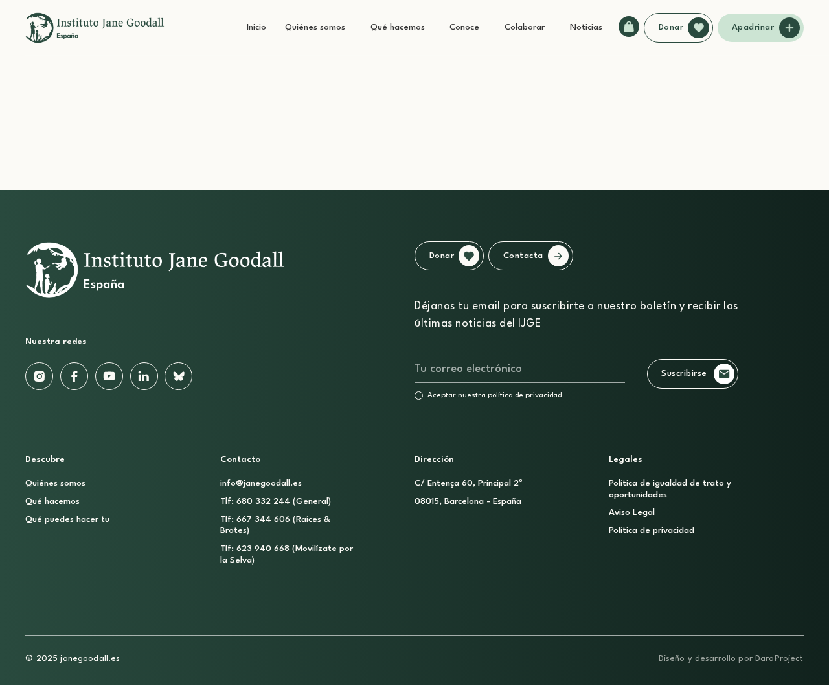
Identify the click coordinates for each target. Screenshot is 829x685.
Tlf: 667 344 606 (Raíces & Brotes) (275, 525)
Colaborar (525, 27)
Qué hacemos (397, 27)
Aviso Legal (632, 512)
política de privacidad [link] (525, 395)
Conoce (464, 27)
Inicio (256, 27)
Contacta (523, 256)
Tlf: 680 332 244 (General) (275, 501)
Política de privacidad (651, 531)
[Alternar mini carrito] (629, 26)
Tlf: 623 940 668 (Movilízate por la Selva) (286, 554)
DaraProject (779, 659)
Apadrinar (753, 27)
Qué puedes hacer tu (67, 520)
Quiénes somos (315, 27)
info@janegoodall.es (261, 483)
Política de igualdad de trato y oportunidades (670, 489)
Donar (671, 27)
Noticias (586, 27)
